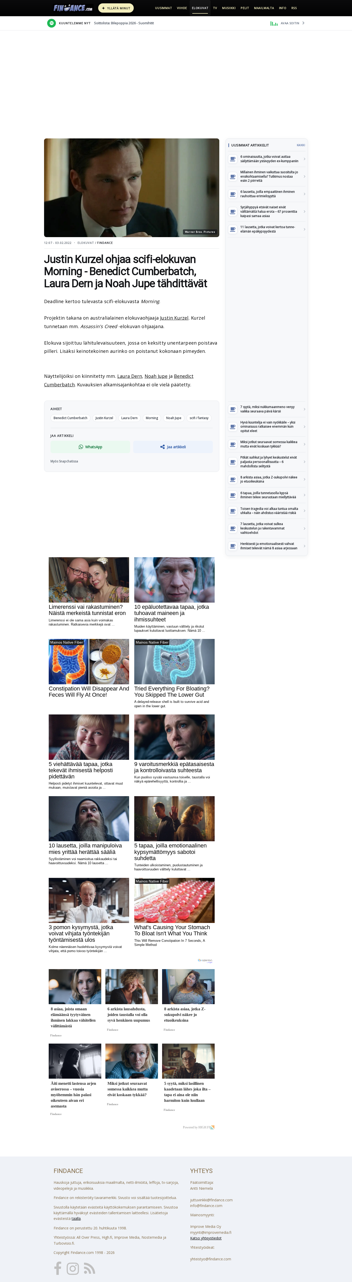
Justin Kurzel (174, 318)
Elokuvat (200, 8)
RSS (294, 8)
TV (215, 8)
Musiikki (229, 8)
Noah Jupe (156, 376)
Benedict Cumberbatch (70, 418)
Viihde (182, 8)
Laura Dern (129, 376)
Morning (152, 418)
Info (283, 8)
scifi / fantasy (199, 418)
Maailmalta (264, 8)
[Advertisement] (266, 319)
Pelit (245, 8)
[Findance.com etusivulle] (73, 8)
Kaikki (301, 145)
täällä (76, 1218)
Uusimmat (163, 8)
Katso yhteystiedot (206, 1238)
